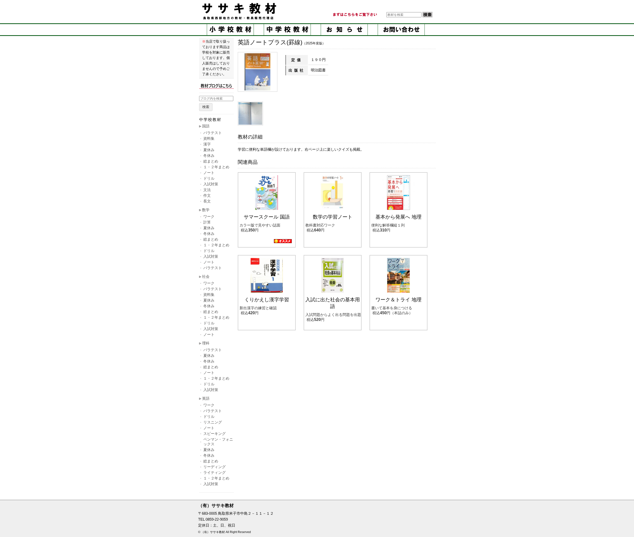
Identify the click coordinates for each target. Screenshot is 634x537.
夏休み (208, 150)
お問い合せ (401, 29)
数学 (206, 210)
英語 (206, 398)
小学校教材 (230, 29)
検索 (205, 107)
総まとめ (210, 161)
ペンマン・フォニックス (218, 441)
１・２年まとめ (216, 167)
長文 (207, 201)
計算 (207, 222)
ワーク (208, 216)
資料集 (208, 138)
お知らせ (344, 29)
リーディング (214, 467)
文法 (207, 190)
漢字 (207, 144)
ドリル (208, 178)
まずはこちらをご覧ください (354, 14)
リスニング (212, 422)
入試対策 (210, 184)
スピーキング (214, 433)
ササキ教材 (240, 11)
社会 (206, 276)
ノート (208, 172)
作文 (207, 195)
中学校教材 (287, 29)
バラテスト (212, 133)
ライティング (214, 472)
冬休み (208, 155)
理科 (206, 343)
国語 (206, 126)
